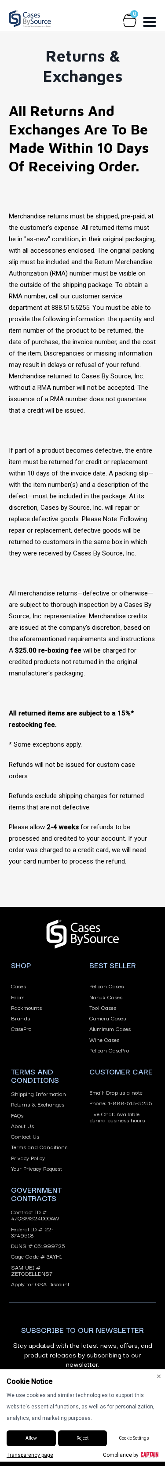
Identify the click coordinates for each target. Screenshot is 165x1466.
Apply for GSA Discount (40, 1284)
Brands (20, 1018)
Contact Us (25, 1136)
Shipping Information (38, 1093)
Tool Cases (102, 1007)
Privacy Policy (28, 1157)
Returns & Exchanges (37, 1104)
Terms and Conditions (39, 1146)
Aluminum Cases (110, 1028)
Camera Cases (107, 1018)
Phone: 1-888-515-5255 (120, 1103)
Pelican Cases (106, 986)
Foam (18, 997)
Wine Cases (104, 1039)
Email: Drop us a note (116, 1092)
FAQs (17, 1115)
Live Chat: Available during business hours (117, 1116)
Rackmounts (26, 1007)
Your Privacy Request (36, 1168)
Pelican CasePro (109, 1050)
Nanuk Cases (105, 997)
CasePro (21, 1028)
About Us (22, 1125)
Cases (18, 986)
